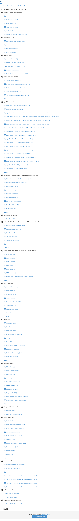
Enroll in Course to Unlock (39, 516)
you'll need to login (45, 514)
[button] (1, 1)
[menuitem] (1, 3)
